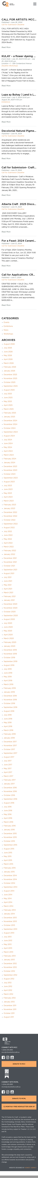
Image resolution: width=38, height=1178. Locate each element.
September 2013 (10, 929)
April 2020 (8, 635)
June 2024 (8, 443)
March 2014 (8, 906)
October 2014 (9, 883)
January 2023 (9, 508)
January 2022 (9, 554)
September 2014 (10, 887)
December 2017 (10, 742)
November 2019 (10, 654)
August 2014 (9, 891)
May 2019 (8, 677)
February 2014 (10, 910)
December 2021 (10, 558)
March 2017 (8, 776)
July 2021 (8, 577)
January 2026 (9, 371)
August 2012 (9, 979)
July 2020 (8, 623)
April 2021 (8, 589)
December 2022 (10, 512)
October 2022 (9, 520)
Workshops (8, 334)
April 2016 (8, 818)
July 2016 (8, 807)
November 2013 (10, 921)
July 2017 (8, 761)
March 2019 (8, 684)
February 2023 (10, 505)
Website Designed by (22, 1167)
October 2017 (9, 749)
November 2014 (10, 879)
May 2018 (8, 722)
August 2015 (9, 849)
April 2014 (8, 902)
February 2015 (10, 868)
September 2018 (10, 707)
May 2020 (8, 631)
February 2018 (10, 734)
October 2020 (10, 612)
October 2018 (9, 703)
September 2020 (11, 615)
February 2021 (10, 596)
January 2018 (9, 738)
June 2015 (8, 853)
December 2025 (10, 374)
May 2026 (8, 355)
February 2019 (10, 688)
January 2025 (9, 417)
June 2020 (8, 627)
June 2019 (8, 673)
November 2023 (10, 470)
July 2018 (8, 715)
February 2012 (10, 998)
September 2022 (11, 524)
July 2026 (8, 348)
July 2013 (8, 937)
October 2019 (9, 657)
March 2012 (8, 994)
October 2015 (9, 841)
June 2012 (8, 986)
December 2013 (10, 918)
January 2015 (9, 872)
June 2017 (8, 765)
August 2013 (9, 933)
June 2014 (8, 895)
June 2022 (8, 535)
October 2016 (9, 795)
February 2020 (10, 642)
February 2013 (10, 956)
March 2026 (9, 363)
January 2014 (9, 914)
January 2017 (9, 784)
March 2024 (9, 455)
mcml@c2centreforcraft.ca (11, 1087)
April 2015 (8, 860)
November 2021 (10, 562)
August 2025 (9, 390)
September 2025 (11, 386)
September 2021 (10, 570)
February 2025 (10, 413)
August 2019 (9, 665)
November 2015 (10, 837)
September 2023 (11, 478)
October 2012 (9, 971)
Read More (6, 47)
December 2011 (10, 1005)
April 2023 (8, 497)
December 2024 (10, 420)
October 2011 (9, 1013)
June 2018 (8, 719)
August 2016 (9, 803)
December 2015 (10, 833)
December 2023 (10, 466)
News (6, 330)
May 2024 (8, 447)
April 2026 (8, 359)
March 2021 (8, 592)
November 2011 (10, 1009)
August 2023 (9, 482)
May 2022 (8, 539)
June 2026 (8, 352)
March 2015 (8, 864)
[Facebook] (3, 1057)
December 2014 (10, 875)
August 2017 (9, 757)
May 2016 (8, 814)
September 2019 (10, 661)
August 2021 (9, 573)
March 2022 (9, 547)
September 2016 (10, 799)
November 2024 (10, 424)
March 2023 (9, 501)
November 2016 (10, 791)
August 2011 (9, 1017)
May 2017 (8, 768)
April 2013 (8, 948)
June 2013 (8, 940)
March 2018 (8, 730)
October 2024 (10, 428)
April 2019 (8, 680)
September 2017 (10, 753)
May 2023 (8, 493)
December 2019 (10, 650)
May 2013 (8, 944)
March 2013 (8, 952)
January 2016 (9, 830)
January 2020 (9, 646)
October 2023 (9, 474)
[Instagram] (7, 1057)
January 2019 (9, 692)
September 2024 (11, 432)
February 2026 (10, 367)
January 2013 (9, 960)
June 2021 (8, 581)
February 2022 (10, 550)
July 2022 (8, 531)
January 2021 (9, 600)
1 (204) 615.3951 (7, 1050)
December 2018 (10, 696)
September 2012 (10, 975)
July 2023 (8, 485)
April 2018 (8, 726)
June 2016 (8, 810)
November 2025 (10, 378)
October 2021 (9, 566)
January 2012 (9, 1002)
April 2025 (8, 405)
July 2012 (8, 983)
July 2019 (8, 669)
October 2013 (9, 925)
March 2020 (9, 638)
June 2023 (8, 489)
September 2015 (10, 845)
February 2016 (10, 826)
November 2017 (10, 745)
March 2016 (8, 822)
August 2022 (9, 527)
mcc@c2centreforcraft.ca (10, 1052)
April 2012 (8, 990)
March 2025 (9, 409)
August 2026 (9, 344)
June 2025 (8, 397)
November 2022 (10, 516)
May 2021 (8, 585)
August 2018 (9, 711)
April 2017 (8, 772)
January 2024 (9, 462)
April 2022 (8, 543)
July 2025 (8, 394)
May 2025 (8, 401)
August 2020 (9, 619)
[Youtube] (12, 1057)
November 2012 (10, 967)
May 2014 (8, 898)
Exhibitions (8, 326)
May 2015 (8, 856)
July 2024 (8, 440)
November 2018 (10, 700)
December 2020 (10, 604)
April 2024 (8, 451)
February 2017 (10, 780)
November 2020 (10, 608)
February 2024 (10, 459)
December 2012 (10, 963)
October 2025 (9, 382)
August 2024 (9, 436)
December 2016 (10, 788)
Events (6, 322)
